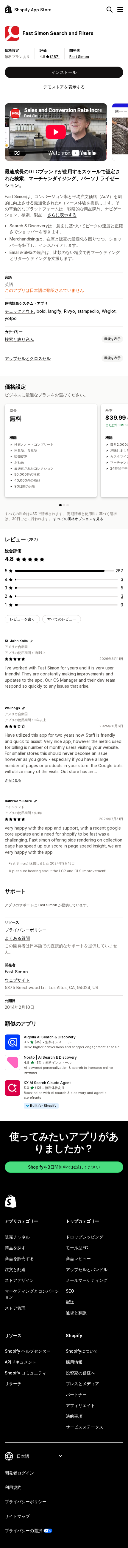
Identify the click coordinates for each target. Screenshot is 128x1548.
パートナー (76, 1394)
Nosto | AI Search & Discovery (50, 1057)
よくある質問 (17, 938)
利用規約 (13, 1487)
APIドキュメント (20, 1362)
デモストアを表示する (64, 86)
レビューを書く (22, 619)
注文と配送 (15, 1269)
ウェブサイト (17, 980)
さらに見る (13, 780)
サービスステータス (84, 1426)
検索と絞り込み (19, 339)
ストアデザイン (19, 1280)
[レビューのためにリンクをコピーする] (31, 641)
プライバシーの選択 (23, 1530)
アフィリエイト (80, 1405)
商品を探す (15, 1247)
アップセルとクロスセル (28, 358)
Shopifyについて (82, 1351)
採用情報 (74, 1362)
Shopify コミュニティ (25, 1372)
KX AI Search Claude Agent (47, 1082)
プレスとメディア (82, 1383)
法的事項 (74, 1416)
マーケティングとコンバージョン (32, 1293)
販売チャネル (17, 1236)
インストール (64, 72)
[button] (64, 1042)
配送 (70, 1301)
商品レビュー (78, 1258)
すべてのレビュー (61, 619)
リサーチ (13, 1383)
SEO (70, 1290)
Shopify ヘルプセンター (28, 1351)
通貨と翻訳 (76, 1312)
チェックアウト (19, 311)
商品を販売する (19, 1258)
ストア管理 (15, 1308)
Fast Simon (79, 56)
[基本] (64, 505)
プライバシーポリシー (25, 929)
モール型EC (77, 1247)
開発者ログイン (19, 1472)
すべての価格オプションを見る (78, 518)
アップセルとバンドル (86, 1269)
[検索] (110, 10)
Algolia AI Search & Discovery (50, 1037)
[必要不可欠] (67, 505)
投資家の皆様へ (80, 1372)
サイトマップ (17, 1516)
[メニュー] (120, 10)
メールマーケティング (86, 1280)
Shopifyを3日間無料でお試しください (64, 1167)
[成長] (60, 505)
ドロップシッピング (84, 1236)
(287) (55, 56)
